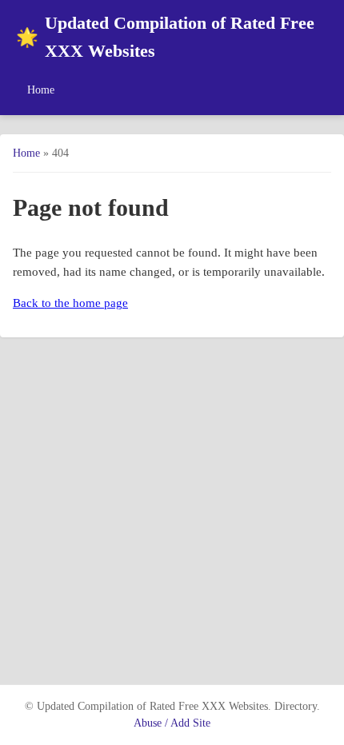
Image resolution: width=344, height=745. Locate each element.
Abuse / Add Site (172, 723)
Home (40, 89)
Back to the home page (70, 303)
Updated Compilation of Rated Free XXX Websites (165, 37)
